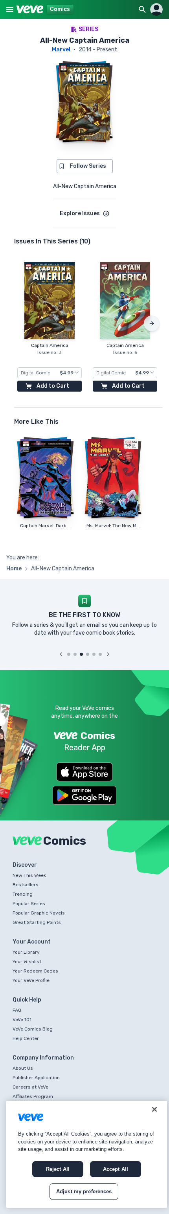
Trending (23, 894)
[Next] (152, 323)
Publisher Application (36, 1077)
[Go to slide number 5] (94, 654)
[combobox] (49, 372)
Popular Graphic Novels (39, 913)
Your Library (26, 952)
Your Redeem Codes (35, 971)
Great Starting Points (37, 922)
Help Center (26, 1038)
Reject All (58, 1169)
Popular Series (29, 903)
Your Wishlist (27, 961)
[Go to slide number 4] (87, 654)
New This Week (29, 875)
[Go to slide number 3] (81, 654)
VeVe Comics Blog (33, 1029)
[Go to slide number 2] (75, 654)
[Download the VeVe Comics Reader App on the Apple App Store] (84, 771)
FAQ (17, 1010)
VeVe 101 (22, 1019)
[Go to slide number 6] (100, 654)
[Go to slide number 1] (68, 654)
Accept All (115, 1169)
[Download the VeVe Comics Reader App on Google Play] (84, 795)
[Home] (30, 9)
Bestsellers (26, 884)
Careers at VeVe (30, 1087)
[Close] (154, 1109)
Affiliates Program (33, 1096)
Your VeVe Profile (31, 980)
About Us (23, 1068)
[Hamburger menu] (9, 9)
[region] (86, 1154)
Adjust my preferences (84, 1191)
